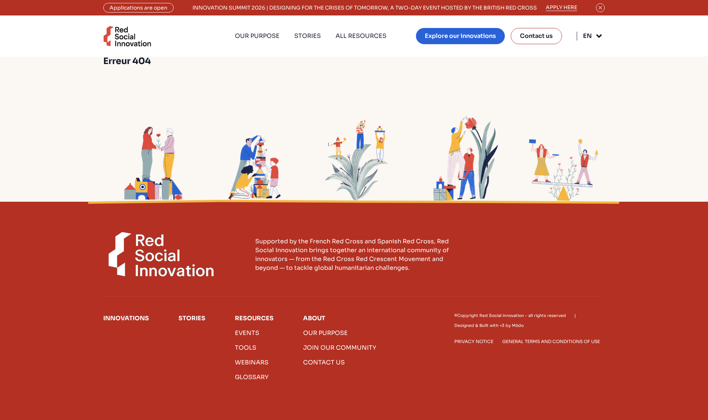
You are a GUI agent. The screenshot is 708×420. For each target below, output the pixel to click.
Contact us (536, 36)
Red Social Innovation (127, 36)
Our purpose (257, 36)
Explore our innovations (460, 36)
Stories (307, 36)
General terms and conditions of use (551, 341)
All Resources (361, 36)
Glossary (251, 377)
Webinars (251, 362)
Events (247, 333)
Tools (245, 348)
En (587, 36)
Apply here (561, 7)
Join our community (339, 348)
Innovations (126, 318)
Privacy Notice (473, 341)
